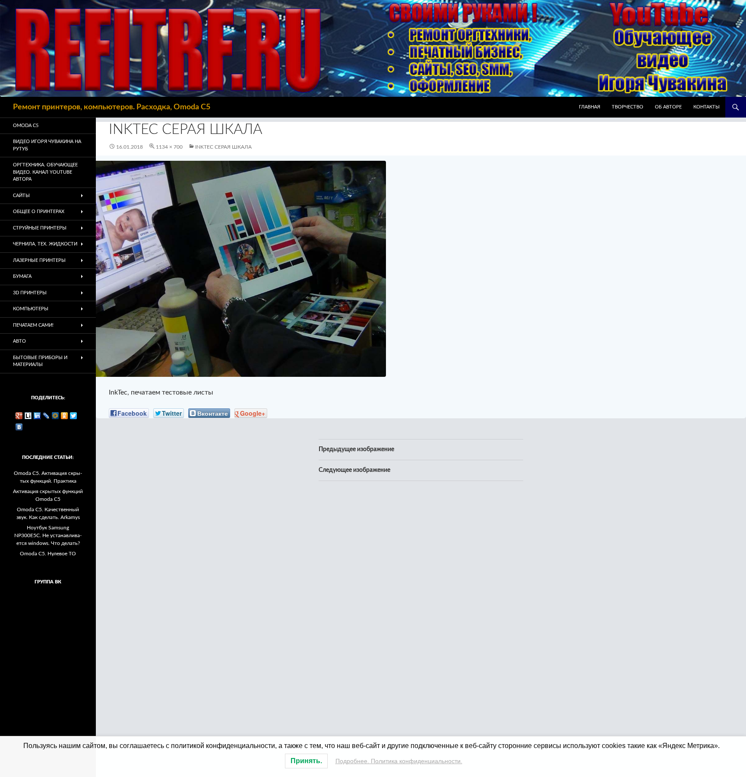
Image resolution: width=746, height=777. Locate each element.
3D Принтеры (30, 292)
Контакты (706, 107)
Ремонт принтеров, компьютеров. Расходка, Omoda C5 (111, 107)
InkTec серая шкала (223, 147)
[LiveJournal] (46, 415)
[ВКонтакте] (19, 427)
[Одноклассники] (64, 415)
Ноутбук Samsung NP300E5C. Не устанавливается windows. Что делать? (48, 535)
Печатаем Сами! (33, 325)
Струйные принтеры (39, 228)
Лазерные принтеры (39, 260)
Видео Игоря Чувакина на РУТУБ (47, 145)
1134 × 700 (169, 147)
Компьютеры (30, 308)
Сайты (21, 195)
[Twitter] (73, 415)
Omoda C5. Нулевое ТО (48, 553)
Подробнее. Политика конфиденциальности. (398, 761)
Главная (589, 107)
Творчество (627, 107)
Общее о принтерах (38, 211)
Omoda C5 (25, 125)
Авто (19, 341)
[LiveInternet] (28, 415)
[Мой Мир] (55, 415)
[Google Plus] (19, 415)
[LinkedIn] (37, 415)
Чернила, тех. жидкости (45, 244)
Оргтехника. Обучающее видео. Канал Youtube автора (45, 172)
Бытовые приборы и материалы (40, 361)
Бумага (22, 276)
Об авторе (668, 107)
